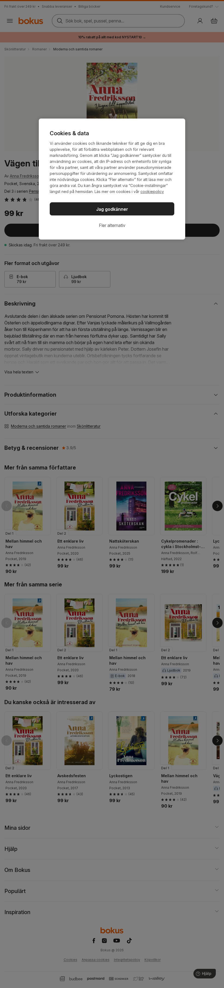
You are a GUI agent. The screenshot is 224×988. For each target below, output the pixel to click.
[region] (112, 179)
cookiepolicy (152, 191)
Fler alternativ (112, 225)
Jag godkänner (112, 209)
